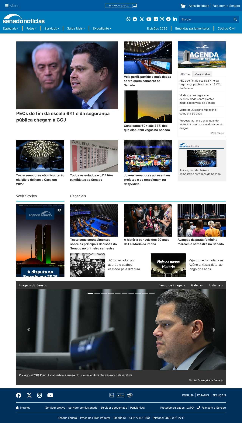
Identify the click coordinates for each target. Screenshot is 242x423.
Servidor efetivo (55, 407)
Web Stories (26, 196)
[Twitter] (29, 395)
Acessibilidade (199, 6)
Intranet (24, 407)
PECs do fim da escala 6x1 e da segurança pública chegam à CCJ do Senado (200, 84)
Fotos (30, 28)
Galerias (197, 285)
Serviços (51, 28)
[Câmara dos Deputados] (111, 395)
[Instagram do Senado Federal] (40, 395)
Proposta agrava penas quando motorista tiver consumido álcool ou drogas (201, 124)
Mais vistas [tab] (202, 74)
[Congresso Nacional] (121, 395)
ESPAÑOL (203, 395)
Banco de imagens (172, 285)
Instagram (216, 285)
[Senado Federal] (121, 6)
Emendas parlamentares (192, 28)
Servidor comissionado (83, 407)
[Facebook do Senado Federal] (20, 395)
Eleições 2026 (157, 28)
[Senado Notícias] (24, 20)
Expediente (101, 28)
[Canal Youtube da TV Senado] (49, 395)
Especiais (9, 28)
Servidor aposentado (114, 407)
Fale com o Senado (226, 6)
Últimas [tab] (185, 74)
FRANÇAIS (219, 395)
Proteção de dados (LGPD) (177, 407)
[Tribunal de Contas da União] (130, 395)
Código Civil (226, 28)
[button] (184, 5)
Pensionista (137, 407)
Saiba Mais (75, 28)
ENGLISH (188, 395)
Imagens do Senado (33, 285)
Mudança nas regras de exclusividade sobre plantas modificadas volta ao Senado (197, 98)
